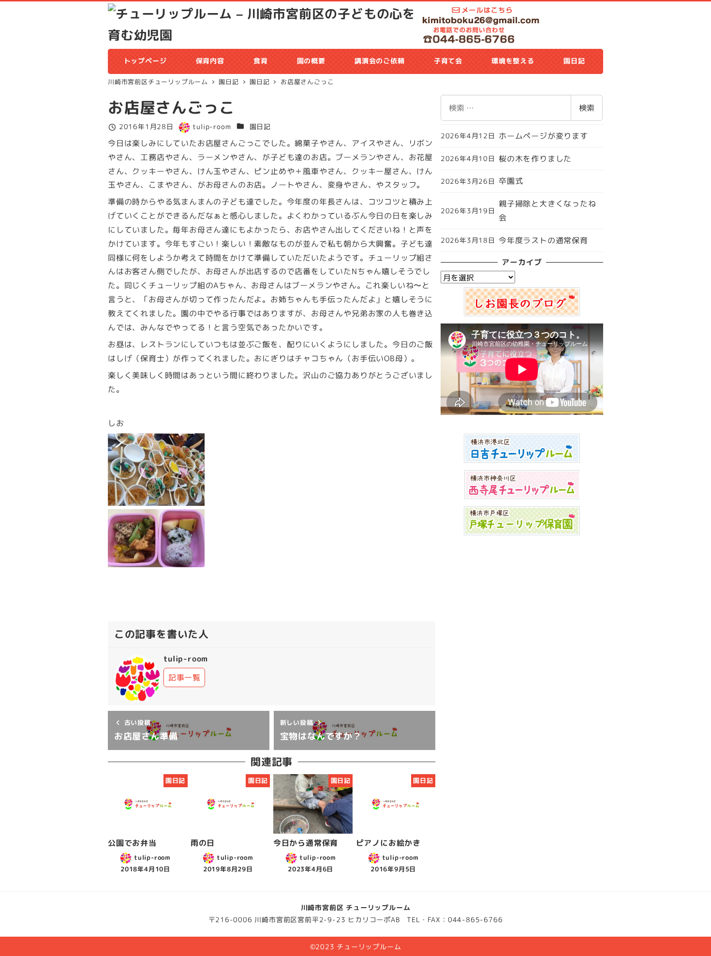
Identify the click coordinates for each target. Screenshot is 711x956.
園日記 (260, 127)
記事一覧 (184, 677)
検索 (586, 108)
